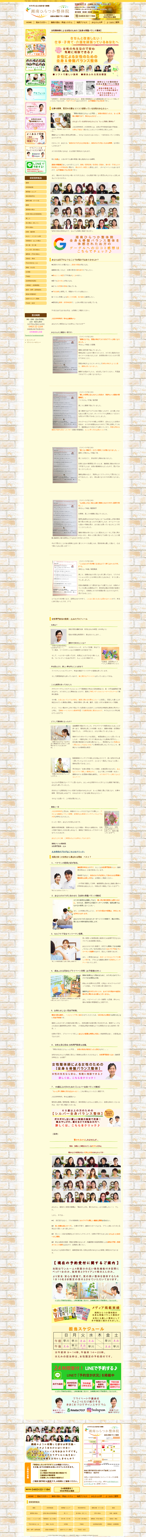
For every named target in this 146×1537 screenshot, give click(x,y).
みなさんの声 (97, 22)
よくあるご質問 (113, 22)
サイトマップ (31, 340)
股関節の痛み (30, 209)
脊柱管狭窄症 (30, 196)
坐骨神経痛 (29, 187)
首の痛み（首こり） (32, 223)
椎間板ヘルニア (31, 191)
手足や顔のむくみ (32, 263)
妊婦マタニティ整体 (32, 298)
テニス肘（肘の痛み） (33, 249)
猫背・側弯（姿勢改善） (34, 289)
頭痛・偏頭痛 (30, 232)
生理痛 (28, 272)
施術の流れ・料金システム (61, 22)
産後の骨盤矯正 (31, 294)
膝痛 (27, 205)
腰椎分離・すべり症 (32, 200)
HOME (29, 22)
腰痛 (27, 182)
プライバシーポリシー (34, 342)
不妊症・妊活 (30, 303)
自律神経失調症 (31, 281)
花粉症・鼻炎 (30, 258)
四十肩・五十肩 (31, 245)
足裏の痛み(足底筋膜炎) (34, 214)
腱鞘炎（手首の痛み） (33, 254)
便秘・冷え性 (30, 267)
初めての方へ (41, 22)
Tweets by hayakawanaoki (34, 335)
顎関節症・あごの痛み (33, 240)
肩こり (28, 218)
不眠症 (28, 276)
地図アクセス (82, 22)
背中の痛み (29, 227)
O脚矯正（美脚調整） (33, 285)
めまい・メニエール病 (33, 236)
